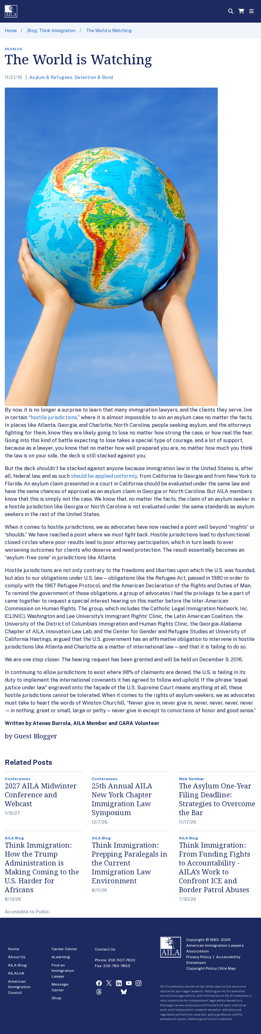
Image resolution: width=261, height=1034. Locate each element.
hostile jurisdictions (54, 417)
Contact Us (105, 949)
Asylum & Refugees (50, 77)
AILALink (16, 973)
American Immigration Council (19, 987)
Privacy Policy (198, 957)
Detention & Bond (93, 77)
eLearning (61, 957)
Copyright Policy (201, 968)
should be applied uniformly (104, 476)
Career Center (64, 949)
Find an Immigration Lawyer (63, 971)
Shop (56, 998)
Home (11, 30)
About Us (16, 957)
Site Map (228, 968)
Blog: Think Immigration (51, 30)
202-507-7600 (121, 960)
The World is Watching (109, 30)
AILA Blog (17, 965)
